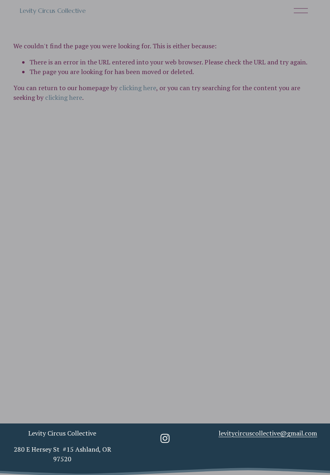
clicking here (137, 87)
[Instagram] (165, 438)
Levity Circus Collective (52, 10)
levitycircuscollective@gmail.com (268, 433)
